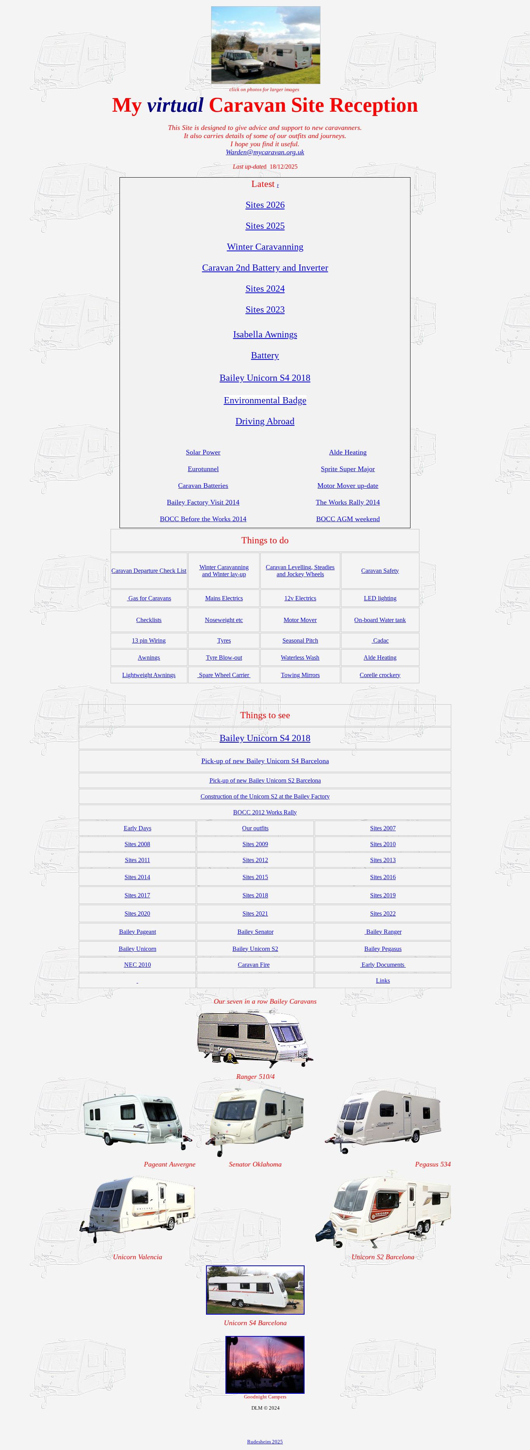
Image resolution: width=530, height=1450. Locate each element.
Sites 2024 (265, 288)
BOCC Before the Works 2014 (203, 519)
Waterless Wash (300, 657)
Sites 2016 (383, 877)
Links (383, 980)
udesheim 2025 (267, 1442)
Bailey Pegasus (383, 948)
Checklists (148, 620)
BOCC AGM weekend (348, 519)
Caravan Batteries (203, 485)
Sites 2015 (255, 877)
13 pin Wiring (149, 640)
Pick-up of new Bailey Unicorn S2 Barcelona (265, 780)
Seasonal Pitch (300, 640)
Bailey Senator (255, 931)
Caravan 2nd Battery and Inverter (265, 268)
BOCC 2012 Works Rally (265, 812)
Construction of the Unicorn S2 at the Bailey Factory (265, 796)
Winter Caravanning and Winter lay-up (224, 570)
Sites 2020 (137, 913)
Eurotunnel (203, 469)
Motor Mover (300, 620)
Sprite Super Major (348, 469)
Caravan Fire (254, 964)
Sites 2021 (255, 913)
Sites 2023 (265, 309)
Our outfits (255, 828)
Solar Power (203, 452)
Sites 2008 (137, 844)
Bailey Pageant (137, 931)
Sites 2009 (255, 844)
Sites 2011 (137, 860)
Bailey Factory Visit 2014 (203, 502)
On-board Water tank (380, 620)
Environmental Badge (265, 400)
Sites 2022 (383, 913)
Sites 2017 (137, 895)
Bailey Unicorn (137, 948)
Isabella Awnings (265, 334)
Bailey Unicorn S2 (255, 948)
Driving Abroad (265, 421)
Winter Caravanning (265, 247)
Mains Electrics (224, 598)
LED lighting (380, 598)
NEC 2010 (137, 964)
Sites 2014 (137, 877)
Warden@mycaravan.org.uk (265, 152)
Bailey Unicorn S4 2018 (265, 378)
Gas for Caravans (149, 598)
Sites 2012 (255, 860)
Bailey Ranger (384, 931)
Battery (265, 355)
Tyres (224, 640)
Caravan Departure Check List (148, 570)
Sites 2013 (383, 860)
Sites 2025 (265, 226)
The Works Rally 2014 (348, 502)
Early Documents (383, 964)
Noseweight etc (224, 620)
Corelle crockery (380, 675)
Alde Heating (348, 452)
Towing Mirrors (300, 675)
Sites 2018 (255, 895)
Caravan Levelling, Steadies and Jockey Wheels (300, 570)
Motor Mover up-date (347, 485)
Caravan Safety (380, 570)
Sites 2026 (265, 205)
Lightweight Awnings (148, 675)
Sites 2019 (383, 895)
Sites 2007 (383, 828)
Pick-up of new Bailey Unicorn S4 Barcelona (265, 761)
